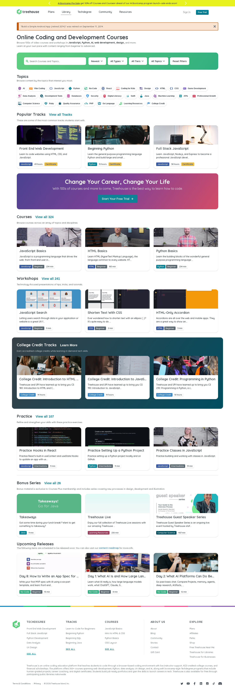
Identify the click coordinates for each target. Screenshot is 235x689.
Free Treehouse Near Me (202, 647)
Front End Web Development (41, 628)
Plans (51, 11)
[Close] (213, 26)
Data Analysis (33, 642)
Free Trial (202, 12)
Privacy (37, 683)
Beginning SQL (73, 638)
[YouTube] (188, 683)
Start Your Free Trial (115, 199)
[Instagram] (207, 683)
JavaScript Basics (113, 628)
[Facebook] (194, 683)
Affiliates (194, 633)
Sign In (187, 12)
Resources (125, 11)
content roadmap (109, 548)
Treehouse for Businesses (202, 657)
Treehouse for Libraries (201, 652)
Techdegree (84, 11)
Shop (192, 642)
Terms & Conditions (22, 683)
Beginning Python (75, 633)
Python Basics (112, 638)
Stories (154, 642)
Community (105, 11)
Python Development (37, 638)
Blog (153, 633)
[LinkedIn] (201, 683)
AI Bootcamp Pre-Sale (69, 3)
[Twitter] (182, 683)
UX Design (32, 647)
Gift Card (155, 652)
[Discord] (220, 683)
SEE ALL (31, 653)
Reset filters (180, 61)
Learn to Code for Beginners (80, 628)
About (154, 628)
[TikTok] (214, 683)
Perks (192, 638)
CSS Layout (111, 642)
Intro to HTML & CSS (115, 633)
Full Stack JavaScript (37, 633)
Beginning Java (74, 642)
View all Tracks (60, 114)
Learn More (68, 345)
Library (66, 11)
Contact (154, 647)
